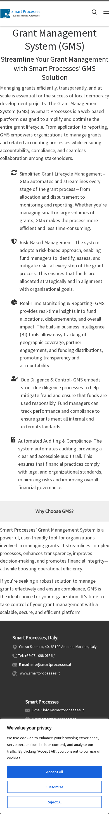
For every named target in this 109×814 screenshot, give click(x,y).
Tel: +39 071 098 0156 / (36, 655)
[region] (54, 766)
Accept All (54, 771)
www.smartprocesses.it (39, 673)
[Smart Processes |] (22, 13)
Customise (54, 786)
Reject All (54, 802)
